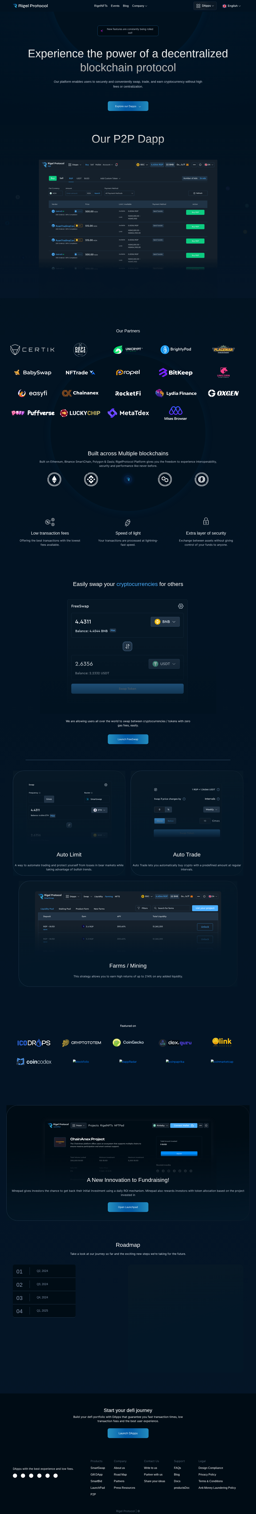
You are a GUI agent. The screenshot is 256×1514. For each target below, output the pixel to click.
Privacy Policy (207, 1474)
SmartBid (96, 1481)
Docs (177, 1481)
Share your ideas (154, 1481)
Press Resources (124, 1487)
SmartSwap (98, 1467)
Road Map (120, 1474)
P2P (93, 1494)
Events (115, 5)
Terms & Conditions (211, 1481)
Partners (119, 1481)
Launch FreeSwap (128, 739)
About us (119, 1467)
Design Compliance (211, 1467)
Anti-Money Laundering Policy (217, 1487)
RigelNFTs (100, 5)
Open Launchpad (128, 1207)
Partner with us (153, 1474)
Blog (126, 5)
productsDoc (182, 1487)
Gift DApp (97, 1474)
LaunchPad (98, 1487)
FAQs (177, 1467)
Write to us (150, 1467)
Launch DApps (128, 1433)
